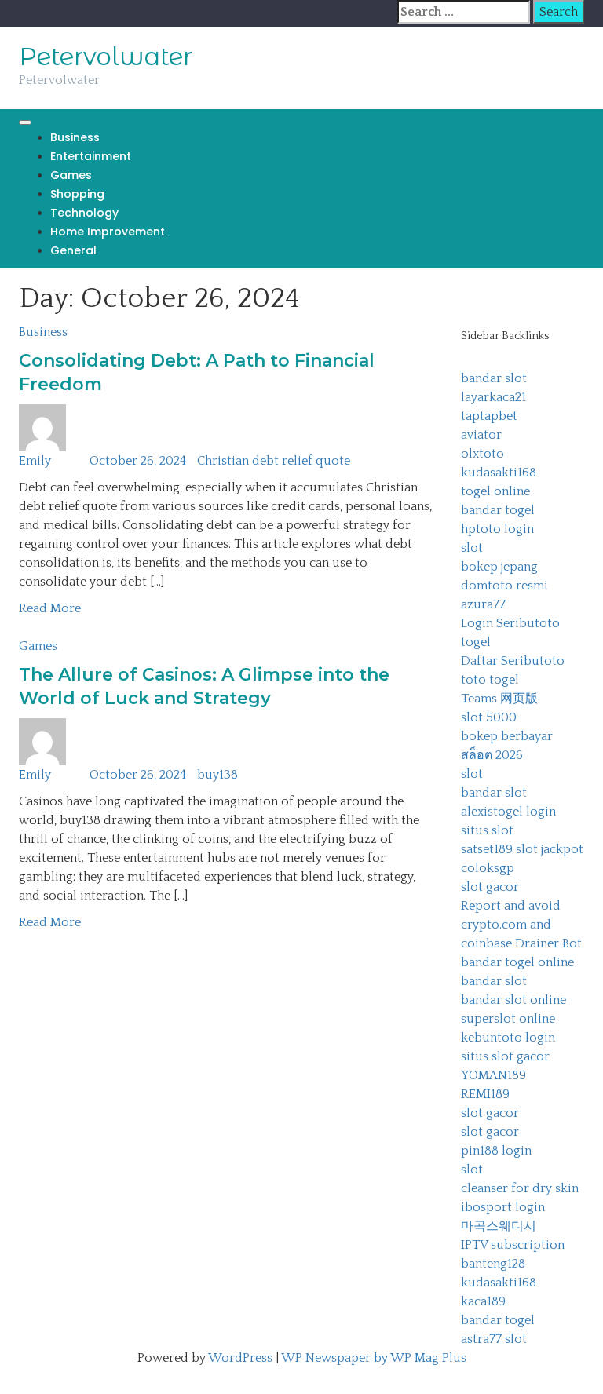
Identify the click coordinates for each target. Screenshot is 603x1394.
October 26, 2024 (138, 461)
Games (71, 175)
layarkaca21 (493, 397)
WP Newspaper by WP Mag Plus (373, 1358)
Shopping (77, 194)
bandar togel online (517, 962)
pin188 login (496, 1151)
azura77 (483, 604)
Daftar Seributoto (513, 661)
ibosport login (503, 1207)
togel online (495, 491)
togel (476, 642)
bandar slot (494, 378)
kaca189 (483, 1301)
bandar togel (498, 510)
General (73, 250)
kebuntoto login (508, 1038)
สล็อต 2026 (492, 755)
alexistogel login (508, 812)
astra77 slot (494, 1339)
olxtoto (482, 454)
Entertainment (90, 156)
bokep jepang (499, 567)
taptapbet (489, 416)
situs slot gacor (505, 1056)
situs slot (487, 830)
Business (75, 137)
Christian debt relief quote (273, 461)
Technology (84, 213)
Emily (35, 461)
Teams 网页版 (499, 699)
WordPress (240, 1358)
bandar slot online (513, 1000)
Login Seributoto (510, 623)
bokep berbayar (507, 736)
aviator (481, 435)
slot (472, 548)
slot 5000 (489, 717)
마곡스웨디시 (498, 1226)
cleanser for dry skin (520, 1188)
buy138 (217, 775)
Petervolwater (105, 56)
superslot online (508, 1019)
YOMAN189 (493, 1075)
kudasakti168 (498, 472)
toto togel (490, 680)
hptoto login (497, 529)
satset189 (487, 849)
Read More (50, 608)
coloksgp (487, 868)
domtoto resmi (504, 585)
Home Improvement (107, 231)
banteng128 (493, 1264)
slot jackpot (549, 849)
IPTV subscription (513, 1245)
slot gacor (490, 887)
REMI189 (485, 1094)
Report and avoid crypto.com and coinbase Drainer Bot (521, 925)
